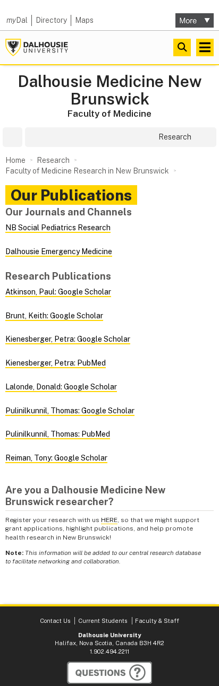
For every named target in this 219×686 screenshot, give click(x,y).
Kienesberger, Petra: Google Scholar (67, 339)
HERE (109, 520)
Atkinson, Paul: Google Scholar (58, 292)
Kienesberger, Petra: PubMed (55, 363)
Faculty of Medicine (109, 113)
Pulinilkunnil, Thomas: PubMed (57, 434)
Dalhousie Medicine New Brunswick (110, 90)
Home (15, 160)
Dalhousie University (36, 47)
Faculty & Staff (157, 620)
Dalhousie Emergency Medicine (58, 251)
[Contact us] (109, 673)
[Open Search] (182, 47)
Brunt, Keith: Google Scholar (54, 315)
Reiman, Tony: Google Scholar (56, 458)
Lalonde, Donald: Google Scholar (61, 387)
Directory (51, 20)
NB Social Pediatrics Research (58, 227)
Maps (84, 20)
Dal (17, 20)
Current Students (102, 620)
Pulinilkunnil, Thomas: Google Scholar (69, 410)
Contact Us (55, 620)
